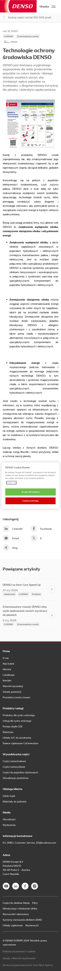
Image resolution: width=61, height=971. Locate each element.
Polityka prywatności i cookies (19, 951)
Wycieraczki (31, 925)
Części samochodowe (14, 761)
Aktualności (9, 819)
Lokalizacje (9, 674)
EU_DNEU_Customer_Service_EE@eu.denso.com (29, 842)
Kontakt (7, 680)
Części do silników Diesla (16, 902)
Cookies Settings (30, 500)
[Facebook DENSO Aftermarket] (25, 886)
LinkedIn (17, 528)
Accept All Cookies (30, 491)
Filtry (35, 902)
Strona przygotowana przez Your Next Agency (28, 965)
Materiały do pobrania (14, 801)
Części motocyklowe (14, 766)
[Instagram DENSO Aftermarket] (34, 886)
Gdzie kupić (9, 795)
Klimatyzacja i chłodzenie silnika (20, 908)
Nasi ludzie (8, 663)
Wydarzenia (9, 594)
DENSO (18, 6)
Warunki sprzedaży (13, 686)
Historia (7, 669)
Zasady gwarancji (12, 691)
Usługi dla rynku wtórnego (17, 720)
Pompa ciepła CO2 (12, 726)
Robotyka (8, 732)
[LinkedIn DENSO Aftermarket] (15, 886)
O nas (6, 658)
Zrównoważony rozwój (27, 36)
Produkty (36, 594)
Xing (15, 547)
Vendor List (11, 482)
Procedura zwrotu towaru (16, 697)
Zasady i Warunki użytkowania (19, 958)
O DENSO (8, 36)
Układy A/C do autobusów (17, 737)
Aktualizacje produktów (15, 778)
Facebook (46, 528)
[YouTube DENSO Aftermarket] (6, 886)
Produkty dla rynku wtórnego (19, 715)
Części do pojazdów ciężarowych (20, 772)
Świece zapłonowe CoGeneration (20, 743)
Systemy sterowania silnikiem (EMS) (22, 919)
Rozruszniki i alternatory (16, 914)
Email (15, 538)
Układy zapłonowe (13, 925)
